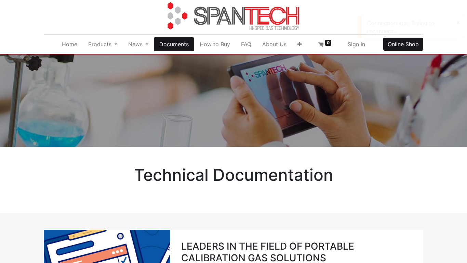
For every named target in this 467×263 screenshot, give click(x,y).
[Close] (458, 22)
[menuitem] (69, 44)
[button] (299, 44)
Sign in (356, 44)
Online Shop (403, 44)
